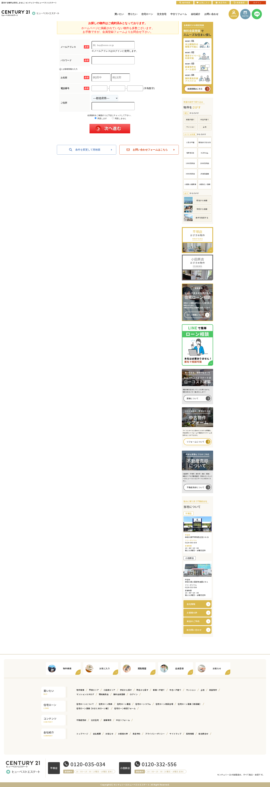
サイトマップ (175, 733)
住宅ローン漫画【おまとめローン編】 (93, 708)
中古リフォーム (123, 720)
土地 (203, 690)
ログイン (134, 694)
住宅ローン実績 (105, 704)
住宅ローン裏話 (124, 704)
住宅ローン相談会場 (164, 704)
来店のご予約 (193, 621)
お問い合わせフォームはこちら (150, 149)
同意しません (120, 118)
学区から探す (126, 690)
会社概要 (97, 733)
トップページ (82, 733)
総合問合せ (203, 733)
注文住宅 (95, 720)
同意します (102, 118)
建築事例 (107, 720)
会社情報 (191, 604)
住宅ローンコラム (143, 704)
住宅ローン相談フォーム (125, 708)
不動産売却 (81, 720)
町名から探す (142, 690)
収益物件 (213, 690)
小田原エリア (109, 690)
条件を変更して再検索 (87, 149)
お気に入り (204, 3)
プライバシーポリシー (155, 733)
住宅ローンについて (85, 704)
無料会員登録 (119, 694)
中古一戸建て (175, 690)
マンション (191, 690)
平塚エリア (94, 690)
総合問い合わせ (194, 629)
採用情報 (190, 733)
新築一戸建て (159, 690)
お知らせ (109, 733)
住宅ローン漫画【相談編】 (189, 704)
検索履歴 (241, 3)
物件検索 (80, 690)
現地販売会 (104, 694)
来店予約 (136, 733)
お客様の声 (192, 612)
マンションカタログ (85, 694)
